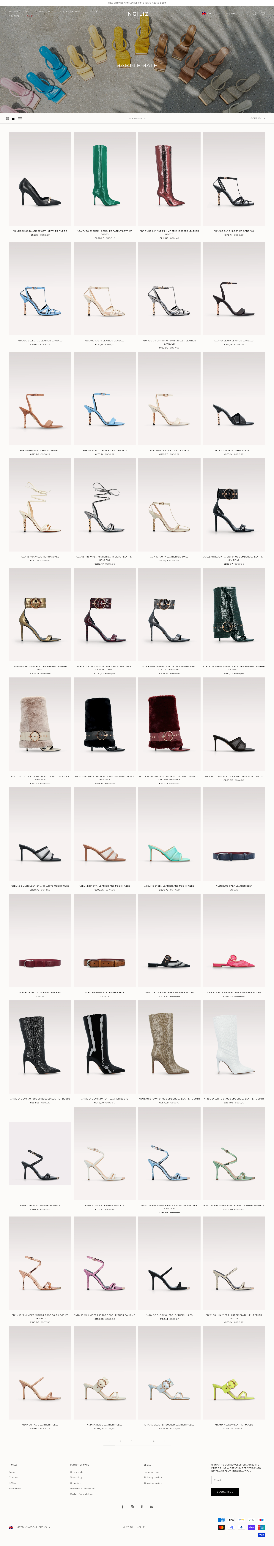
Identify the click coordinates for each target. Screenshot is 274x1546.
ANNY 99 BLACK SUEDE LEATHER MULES (169, 1315)
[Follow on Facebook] (122, 1507)
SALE (30, 16)
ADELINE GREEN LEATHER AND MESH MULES (169, 886)
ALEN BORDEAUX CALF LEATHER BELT (40, 992)
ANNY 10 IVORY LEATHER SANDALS (105, 1205)
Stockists (15, 1488)
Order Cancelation (81, 1494)
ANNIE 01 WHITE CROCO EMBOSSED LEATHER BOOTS (234, 1099)
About (13, 1472)
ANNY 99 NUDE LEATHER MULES (40, 1425)
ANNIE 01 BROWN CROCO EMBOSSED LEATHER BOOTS (169, 1099)
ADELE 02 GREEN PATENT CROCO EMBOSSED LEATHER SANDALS (234, 668)
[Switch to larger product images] (7, 118)
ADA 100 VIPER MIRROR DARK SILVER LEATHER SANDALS (169, 342)
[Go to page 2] (165, 1441)
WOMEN (13, 11)
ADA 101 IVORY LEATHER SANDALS (169, 450)
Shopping (76, 1477)
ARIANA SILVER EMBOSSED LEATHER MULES (169, 1425)
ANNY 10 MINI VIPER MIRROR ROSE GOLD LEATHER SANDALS (40, 1317)
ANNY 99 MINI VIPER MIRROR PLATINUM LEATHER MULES (234, 1317)
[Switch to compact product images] (20, 118)
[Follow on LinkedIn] (151, 1507)
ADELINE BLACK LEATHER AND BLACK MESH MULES (234, 776)
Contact (14, 1477)
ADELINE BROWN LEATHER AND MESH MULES (104, 886)
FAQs (12, 1483)
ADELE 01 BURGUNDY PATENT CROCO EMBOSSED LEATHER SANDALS (105, 668)
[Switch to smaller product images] (13, 118)
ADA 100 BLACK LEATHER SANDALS (234, 231)
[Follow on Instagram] (132, 1507)
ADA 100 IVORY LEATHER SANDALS (105, 341)
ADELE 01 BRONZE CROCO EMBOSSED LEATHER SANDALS (40, 668)
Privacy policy (153, 1477)
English (229, 13)
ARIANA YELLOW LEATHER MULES (234, 1425)
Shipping (75, 1483)
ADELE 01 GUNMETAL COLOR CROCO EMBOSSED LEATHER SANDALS (169, 668)
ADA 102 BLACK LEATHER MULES (234, 450)
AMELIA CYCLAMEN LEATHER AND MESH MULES (234, 992)
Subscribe (225, 1491)
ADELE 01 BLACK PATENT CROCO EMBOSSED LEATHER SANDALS (233, 558)
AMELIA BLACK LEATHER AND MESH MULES (169, 992)
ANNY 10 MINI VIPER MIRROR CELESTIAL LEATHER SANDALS (169, 1207)
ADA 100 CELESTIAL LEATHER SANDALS (40, 341)
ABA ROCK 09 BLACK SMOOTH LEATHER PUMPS (40, 231)
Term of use (151, 1472)
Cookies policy (153, 1483)
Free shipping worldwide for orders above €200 (137, 3)
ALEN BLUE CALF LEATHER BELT (234, 886)
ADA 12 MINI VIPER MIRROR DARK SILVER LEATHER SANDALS (104, 558)
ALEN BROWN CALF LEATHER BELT (104, 992)
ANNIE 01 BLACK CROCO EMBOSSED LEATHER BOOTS (40, 1099)
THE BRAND (93, 11)
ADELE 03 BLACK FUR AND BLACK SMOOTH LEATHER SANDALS (105, 778)
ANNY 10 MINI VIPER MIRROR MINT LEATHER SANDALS (233, 1205)
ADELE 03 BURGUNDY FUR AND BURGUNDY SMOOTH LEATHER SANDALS (169, 778)
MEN (28, 11)
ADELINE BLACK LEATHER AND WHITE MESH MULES (40, 886)
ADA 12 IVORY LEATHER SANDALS (40, 557)
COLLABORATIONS (70, 11)
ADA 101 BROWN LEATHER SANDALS (40, 450)
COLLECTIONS (45, 11)
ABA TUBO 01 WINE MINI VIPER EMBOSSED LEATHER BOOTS (169, 232)
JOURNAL (14, 16)
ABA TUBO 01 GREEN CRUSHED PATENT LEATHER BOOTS (104, 232)
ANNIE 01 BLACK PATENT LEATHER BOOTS (104, 1099)
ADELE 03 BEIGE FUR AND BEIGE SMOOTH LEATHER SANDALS (40, 778)
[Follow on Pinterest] (142, 1507)
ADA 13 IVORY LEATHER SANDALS (169, 557)
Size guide (76, 1472)
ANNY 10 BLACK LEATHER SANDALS (40, 1205)
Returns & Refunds (82, 1488)
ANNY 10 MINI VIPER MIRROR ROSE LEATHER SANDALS (105, 1315)
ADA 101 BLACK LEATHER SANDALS (233, 341)
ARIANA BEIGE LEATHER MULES (104, 1425)
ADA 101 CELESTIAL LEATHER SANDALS (105, 450)
